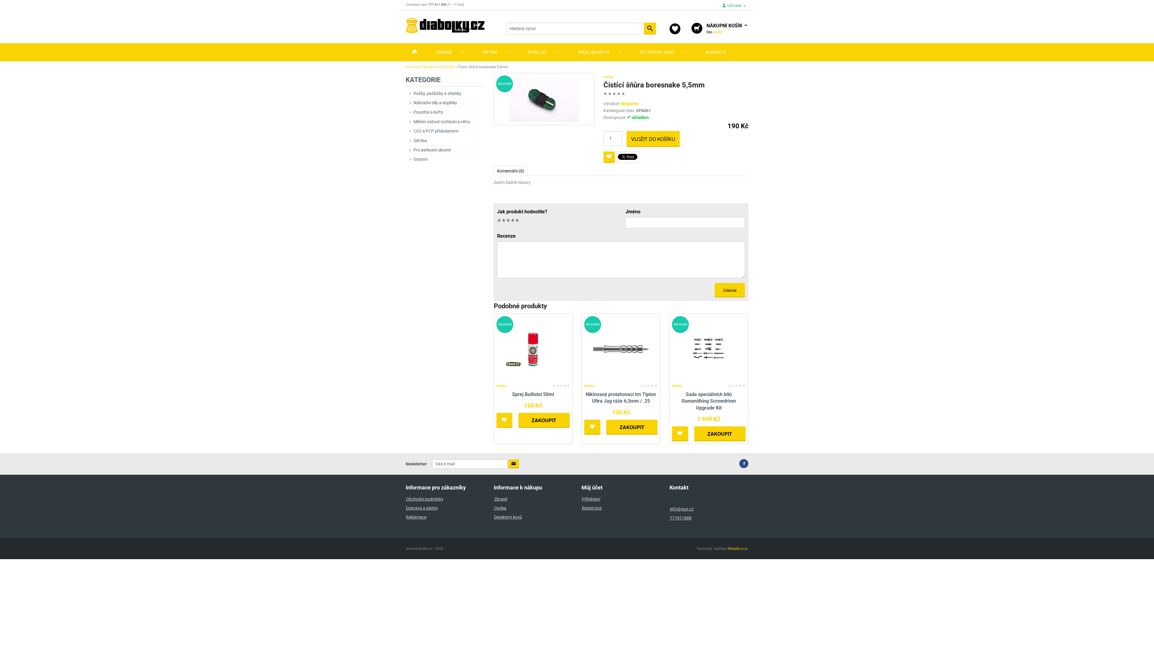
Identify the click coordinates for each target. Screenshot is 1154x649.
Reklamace (416, 517)
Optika (490, 52)
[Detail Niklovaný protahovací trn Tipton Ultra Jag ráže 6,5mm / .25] (621, 349)
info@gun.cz (682, 509)
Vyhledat (650, 29)
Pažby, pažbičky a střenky (437, 93)
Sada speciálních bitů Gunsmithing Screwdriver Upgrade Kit (709, 401)
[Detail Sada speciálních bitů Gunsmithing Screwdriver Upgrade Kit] (708, 349)
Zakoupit (544, 420)
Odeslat (730, 290)
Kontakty (716, 52)
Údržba (420, 140)
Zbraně (444, 52)
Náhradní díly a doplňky (435, 102)
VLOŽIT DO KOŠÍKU (653, 139)
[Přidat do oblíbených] (609, 157)
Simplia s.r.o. (738, 549)
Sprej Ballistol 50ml (533, 394)
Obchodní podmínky (424, 499)
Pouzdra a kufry (428, 112)
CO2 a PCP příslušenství (436, 131)
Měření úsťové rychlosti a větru (442, 121)
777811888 (680, 518)
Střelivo (537, 52)
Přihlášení (591, 499)
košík (725, 28)
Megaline (630, 103)
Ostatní (420, 159)
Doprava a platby (422, 508)
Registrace (592, 508)
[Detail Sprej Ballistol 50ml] (533, 349)
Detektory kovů (657, 52)
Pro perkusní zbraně (432, 150)
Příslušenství (593, 52)
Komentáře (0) (510, 171)
